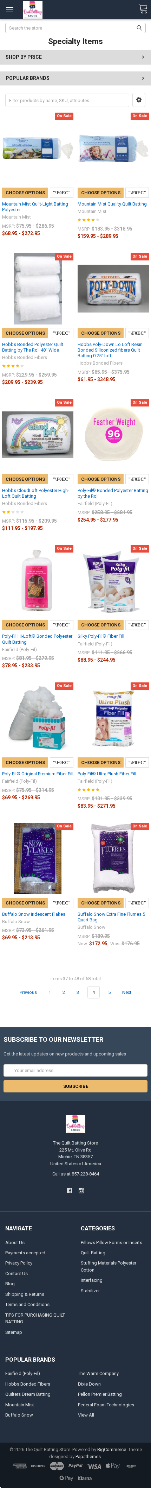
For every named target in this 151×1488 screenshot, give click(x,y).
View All (86, 1415)
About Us (15, 1242)
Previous (28, 992)
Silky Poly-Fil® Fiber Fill (101, 636)
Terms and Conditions (27, 1304)
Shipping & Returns (24, 1294)
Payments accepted (25, 1252)
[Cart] (143, 9)
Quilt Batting (93, 1252)
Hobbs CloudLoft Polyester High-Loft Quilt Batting (35, 493)
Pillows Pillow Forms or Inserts (111, 1242)
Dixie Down (89, 1384)
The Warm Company (98, 1373)
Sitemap (13, 1332)
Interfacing (92, 1280)
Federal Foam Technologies (106, 1404)
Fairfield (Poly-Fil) (22, 1373)
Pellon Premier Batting (100, 1394)
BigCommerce (111, 1449)
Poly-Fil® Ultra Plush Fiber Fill (107, 773)
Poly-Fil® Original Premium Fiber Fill (37, 773)
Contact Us (16, 1273)
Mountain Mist (19, 1404)
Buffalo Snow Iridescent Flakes (33, 914)
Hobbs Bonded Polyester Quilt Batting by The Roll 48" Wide (32, 347)
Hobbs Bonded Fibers (27, 1384)
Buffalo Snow (19, 1415)
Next (127, 992)
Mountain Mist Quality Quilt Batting (112, 204)
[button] (138, 100)
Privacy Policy (18, 1263)
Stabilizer (90, 1290)
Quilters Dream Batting (28, 1394)
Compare (61, 193)
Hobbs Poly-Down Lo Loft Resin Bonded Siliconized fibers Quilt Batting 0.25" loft (110, 350)
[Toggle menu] (9, 9)
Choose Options (25, 192)
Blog (10, 1283)
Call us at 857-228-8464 (75, 1174)
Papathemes (88, 1456)
